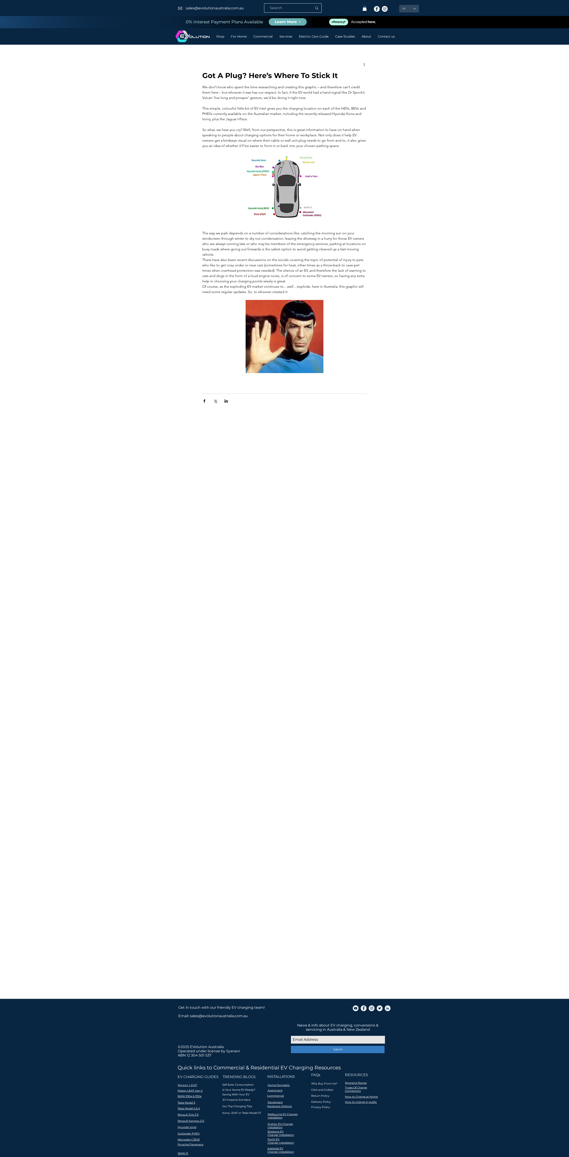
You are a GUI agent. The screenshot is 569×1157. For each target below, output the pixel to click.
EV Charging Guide (198, 774)
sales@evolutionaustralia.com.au (215, 8)
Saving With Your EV (235, 1094)
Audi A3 (262, 761)
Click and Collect (322, 1089)
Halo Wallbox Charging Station (207, 787)
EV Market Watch (293, 774)
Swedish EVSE (307, 806)
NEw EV (291, 793)
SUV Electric (283, 806)
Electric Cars (255, 781)
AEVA (208, 761)
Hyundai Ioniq (245, 787)
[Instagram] (385, 9)
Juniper (234, 793)
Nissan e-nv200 (195, 800)
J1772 (287, 787)
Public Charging (299, 800)
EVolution (235, 781)
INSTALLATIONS (281, 1077)
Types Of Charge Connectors (356, 1089)
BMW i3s (278, 761)
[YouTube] (356, 1008)
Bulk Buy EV (192, 768)
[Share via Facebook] (204, 401)
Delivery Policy (321, 1101)
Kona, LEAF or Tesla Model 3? (241, 1113)
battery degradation (264, 813)
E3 (313, 768)
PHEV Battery (248, 800)
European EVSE (280, 781)
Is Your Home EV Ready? (238, 1089)
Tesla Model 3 (206, 813)
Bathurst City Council (304, 761)
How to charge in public (361, 1102)
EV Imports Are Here (236, 1099)
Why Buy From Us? (324, 1083)
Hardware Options (279, 1106)
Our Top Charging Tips (237, 1106)
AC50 (197, 761)
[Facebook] (377, 9)
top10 (266, 819)
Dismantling (279, 768)
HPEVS (299, 781)
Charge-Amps (229, 768)
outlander (240, 819)
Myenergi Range (356, 1083)
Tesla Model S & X (189, 1108)
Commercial (275, 1095)
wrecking (280, 819)
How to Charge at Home (361, 1096)
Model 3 (276, 793)
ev (217, 819)
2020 (187, 761)
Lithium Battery (254, 793)
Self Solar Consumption (238, 1084)
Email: (184, 1016)
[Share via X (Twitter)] (215, 401)
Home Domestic (279, 1085)
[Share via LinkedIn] (226, 401)
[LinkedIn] (388, 1008)
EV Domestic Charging (259, 774)
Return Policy (320, 1095)
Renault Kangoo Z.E (191, 1121)
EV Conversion (227, 774)
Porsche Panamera (190, 1144)
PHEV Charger (273, 800)
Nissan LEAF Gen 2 (190, 1090)
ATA (218, 761)
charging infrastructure (301, 813)
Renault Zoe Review (256, 806)
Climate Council (254, 768)
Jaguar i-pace (193, 793)
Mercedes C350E (189, 1139)
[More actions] (364, 64)
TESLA (188, 813)
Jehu (221, 793)
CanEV (210, 768)
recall (254, 819)
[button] (365, 8)
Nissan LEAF (309, 793)
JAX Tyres (300, 787)
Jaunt (211, 793)
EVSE (206, 781)
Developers (275, 1102)
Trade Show (228, 813)
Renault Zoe (228, 806)
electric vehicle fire (198, 819)
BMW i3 (183, 1153)
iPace (226, 819)
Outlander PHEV (222, 800)
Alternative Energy (238, 761)
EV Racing (191, 781)
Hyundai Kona (269, 787)
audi (243, 813)
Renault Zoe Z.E (188, 1114)
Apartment (275, 1090)
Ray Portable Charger (200, 806)
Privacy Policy (320, 1107)
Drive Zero (300, 768)
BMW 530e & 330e (190, 1096)
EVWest (219, 781)
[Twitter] (380, 1008)
